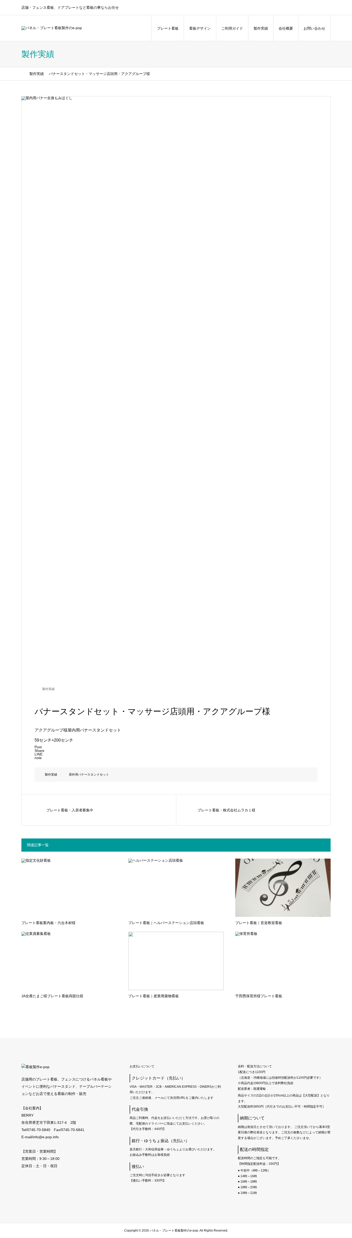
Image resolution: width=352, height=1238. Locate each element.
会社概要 (286, 28)
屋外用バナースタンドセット (89, 774)
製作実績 (261, 28)
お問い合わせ (314, 28)
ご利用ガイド (232, 28)
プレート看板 (168, 28)
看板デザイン (200, 28)
